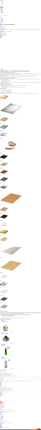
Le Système (2, 9)
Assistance (2, 11)
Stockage (2, 69)
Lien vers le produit (9, 89)
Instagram (1, 426)
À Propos (2, 12)
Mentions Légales (2, 418)
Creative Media (8, 427)
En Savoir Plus (12, 368)
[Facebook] (20, 37)
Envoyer (1, 384)
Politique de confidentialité (33, 429)
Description (2, 68)
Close (0, 401)
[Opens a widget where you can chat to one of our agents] (38, 429)
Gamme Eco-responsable (9, 31)
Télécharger (1, 408)
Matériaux (2, 10)
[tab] (21, 68)
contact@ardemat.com (2, 405)
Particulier (2, 379)
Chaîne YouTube (8, 90)
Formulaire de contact (10, 91)
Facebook (1, 425)
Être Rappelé (1, 35)
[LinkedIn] (20, 38)
